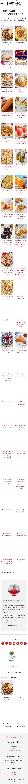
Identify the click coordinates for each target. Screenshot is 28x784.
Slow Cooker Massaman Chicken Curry (7, 482)
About (14, 746)
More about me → (14, 625)
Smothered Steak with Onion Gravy (20, 428)
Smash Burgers (7, 320)
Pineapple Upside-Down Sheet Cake (20, 216)
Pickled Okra (20, 164)
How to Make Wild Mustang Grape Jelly (7, 242)
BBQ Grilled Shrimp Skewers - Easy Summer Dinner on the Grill (20, 484)
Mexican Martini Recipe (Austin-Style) (20, 115)
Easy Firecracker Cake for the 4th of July (7, 350)
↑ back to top (14, 737)
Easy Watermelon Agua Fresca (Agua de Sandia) (20, 141)
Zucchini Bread (7, 190)
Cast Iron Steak (7, 510)
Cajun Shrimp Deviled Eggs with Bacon (21, 536)
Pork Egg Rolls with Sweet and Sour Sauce (21, 350)
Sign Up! (8, 760)
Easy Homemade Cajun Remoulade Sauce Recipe (7, 561)
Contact (14, 748)
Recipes (14, 774)
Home (14, 772)
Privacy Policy (14, 750)
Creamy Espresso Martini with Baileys (20, 454)
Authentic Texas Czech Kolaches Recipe (7, 167)
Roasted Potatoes (7, 402)
